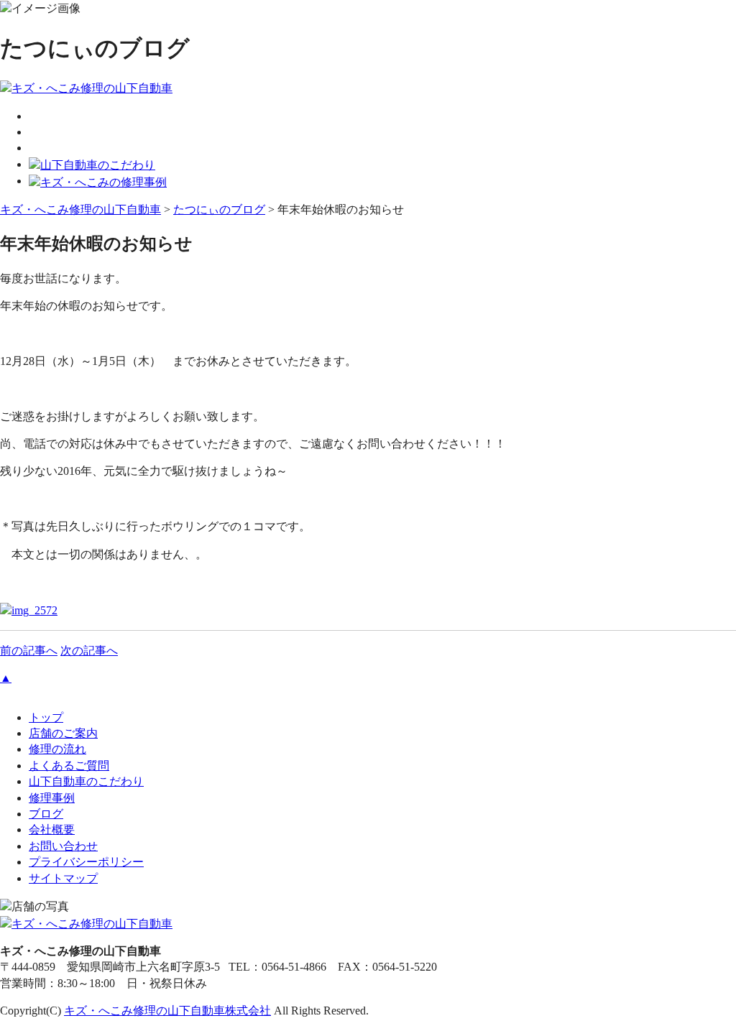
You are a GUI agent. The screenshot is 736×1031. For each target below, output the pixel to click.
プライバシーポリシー (86, 862)
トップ (46, 717)
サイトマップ (63, 878)
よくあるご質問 (69, 765)
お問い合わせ (63, 846)
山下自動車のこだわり (86, 781)
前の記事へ (29, 650)
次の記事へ (89, 650)
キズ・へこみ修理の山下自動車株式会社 (167, 1010)
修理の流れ (57, 749)
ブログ (46, 814)
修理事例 (52, 798)
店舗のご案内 (63, 733)
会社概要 (52, 829)
